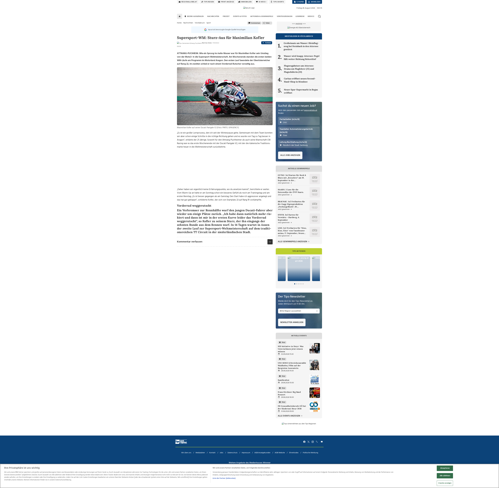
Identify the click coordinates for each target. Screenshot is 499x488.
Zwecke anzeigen (444, 483)
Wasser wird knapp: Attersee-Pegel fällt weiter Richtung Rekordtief (301, 57)
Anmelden (315, 1)
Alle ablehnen (445, 475)
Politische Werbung (310, 452)
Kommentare (255, 23)
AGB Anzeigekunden (262, 452)
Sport (208, 22)
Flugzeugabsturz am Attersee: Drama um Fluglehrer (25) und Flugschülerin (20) (299, 68)
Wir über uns (186, 452)
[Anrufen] (317, 441)
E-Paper (300, 1)
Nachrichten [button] (213, 16)
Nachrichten (188, 22)
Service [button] (311, 16)
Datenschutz (232, 452)
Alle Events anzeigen (289, 416)
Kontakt (212, 452)
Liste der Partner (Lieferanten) (224, 478)
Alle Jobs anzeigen (290, 155)
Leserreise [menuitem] (300, 16)
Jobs (221, 452)
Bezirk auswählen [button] (195, 16)
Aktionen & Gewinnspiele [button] (261, 16)
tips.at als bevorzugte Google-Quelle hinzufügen (226, 29)
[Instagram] (313, 441)
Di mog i (262, 1)
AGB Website (280, 452)
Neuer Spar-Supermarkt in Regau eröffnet (301, 91)
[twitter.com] (308, 441)
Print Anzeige (227, 1)
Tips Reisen (209, 1)
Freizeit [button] (226, 16)
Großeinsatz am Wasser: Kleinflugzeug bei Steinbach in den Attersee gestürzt (301, 46)
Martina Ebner (207, 43)
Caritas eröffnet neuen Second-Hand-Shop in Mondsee (300, 80)
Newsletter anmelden (291, 322)
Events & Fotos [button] (240, 16)
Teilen (268, 23)
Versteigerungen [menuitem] (284, 16)
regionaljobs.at (189, 1)
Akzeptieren (445, 468)
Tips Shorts (278, 1)
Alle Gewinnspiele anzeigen (293, 241)
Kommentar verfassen (189, 242)
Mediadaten (200, 452)
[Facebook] (304, 441)
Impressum (246, 452)
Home (179, 22)
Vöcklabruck (200, 22)
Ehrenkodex (293, 452)
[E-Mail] (322, 441)
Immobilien (246, 1)
